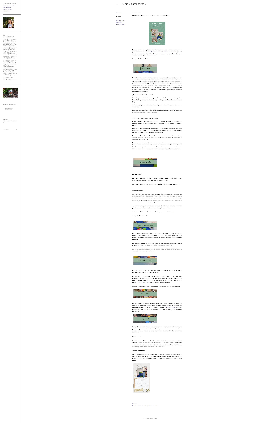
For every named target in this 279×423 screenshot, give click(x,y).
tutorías (167, 307)
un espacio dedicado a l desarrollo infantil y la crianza (159, 52)
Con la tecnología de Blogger (151, 418)
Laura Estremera (134, 4)
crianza (118, 18)
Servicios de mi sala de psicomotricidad (8, 6)
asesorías (175, 307)
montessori (119, 22)
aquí (173, 212)
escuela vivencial (120, 20)
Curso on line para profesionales (7, 10)
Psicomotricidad (120, 24)
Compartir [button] (118, 13)
